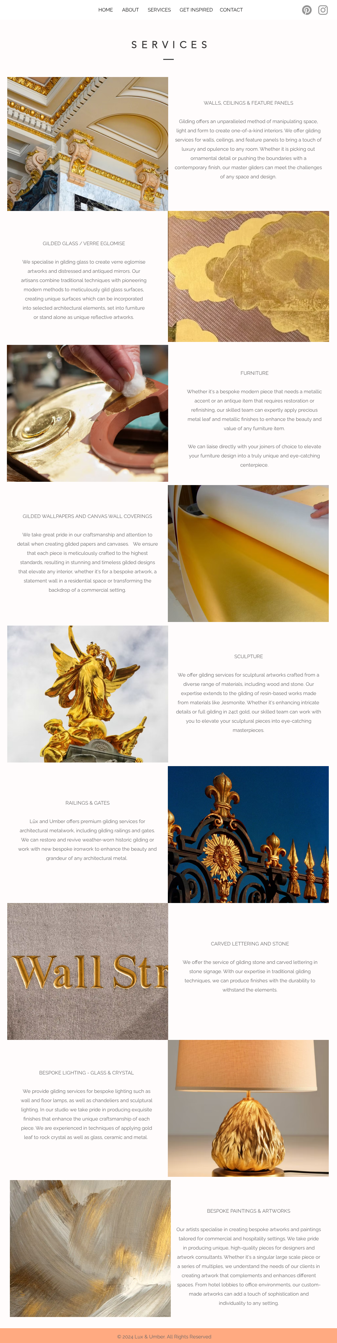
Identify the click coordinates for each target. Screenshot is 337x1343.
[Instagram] (323, 10)
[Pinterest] (306, 10)
